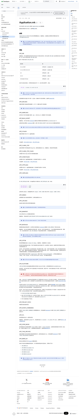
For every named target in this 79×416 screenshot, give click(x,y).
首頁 (20, 18)
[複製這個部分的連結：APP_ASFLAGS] (28, 102)
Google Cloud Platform (50, 408)
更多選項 (36, 1)
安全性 (18, 396)
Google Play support (72, 396)
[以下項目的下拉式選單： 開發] (31, 1)
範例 (14, 7)
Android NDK (60, 399)
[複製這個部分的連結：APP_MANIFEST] (29, 211)
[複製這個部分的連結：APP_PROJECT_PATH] (32, 302)
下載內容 (8, 7)
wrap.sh (30, 341)
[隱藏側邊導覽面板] (14, 414)
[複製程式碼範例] (65, 86)
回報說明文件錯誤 (72, 394)
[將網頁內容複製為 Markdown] (40, 23)
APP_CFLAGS (26, 161)
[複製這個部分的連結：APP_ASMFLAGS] (29, 112)
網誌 (18, 401)
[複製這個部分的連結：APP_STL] (25, 315)
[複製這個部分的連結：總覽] (23, 33)
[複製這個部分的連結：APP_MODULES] (29, 224)
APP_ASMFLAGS (54, 108)
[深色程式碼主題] (64, 86)
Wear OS (39, 394)
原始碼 (18, 398)
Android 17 (50, 392)
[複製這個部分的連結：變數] (23, 50)
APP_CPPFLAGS (36, 142)
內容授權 (31, 371)
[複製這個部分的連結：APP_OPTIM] (27, 240)
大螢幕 (39, 392)
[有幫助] (63, 18)
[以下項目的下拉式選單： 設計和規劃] (25, 1)
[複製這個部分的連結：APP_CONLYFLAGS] (31, 157)
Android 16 (50, 394)
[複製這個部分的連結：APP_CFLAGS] (28, 131)
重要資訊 (13, 1)
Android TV (40, 399)
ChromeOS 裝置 (41, 396)
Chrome (36, 408)
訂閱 (66, 413)
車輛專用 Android (41, 398)
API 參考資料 (60, 396)
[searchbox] (7, 11)
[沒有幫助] (65, 18)
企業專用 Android (20, 394)
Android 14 (50, 398)
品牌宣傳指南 (25, 413)
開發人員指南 (60, 394)
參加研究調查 (71, 398)
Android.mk (32, 120)
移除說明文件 (47, 328)
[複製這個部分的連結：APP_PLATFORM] (29, 264)
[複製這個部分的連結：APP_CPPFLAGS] (29, 165)
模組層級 (53, 284)
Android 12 (50, 401)
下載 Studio (60, 398)
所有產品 (58, 408)
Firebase (42, 408)
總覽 (2, 7)
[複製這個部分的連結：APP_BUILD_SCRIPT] (31, 118)
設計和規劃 (22, 1)
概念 (34, 28)
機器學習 (29, 394)
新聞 (18, 399)
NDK (2, 4)
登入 (77, 1)
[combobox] (48, 1)
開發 (29, 1)
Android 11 (50, 403)
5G (27, 401)
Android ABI (51, 98)
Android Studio (71, 1)
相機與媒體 (29, 398)
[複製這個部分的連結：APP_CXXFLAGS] (29, 173)
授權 (21, 413)
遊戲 (28, 392)
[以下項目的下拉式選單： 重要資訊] (17, 1)
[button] (7, 31)
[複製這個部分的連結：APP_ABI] (25, 53)
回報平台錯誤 (71, 392)
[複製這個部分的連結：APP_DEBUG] (27, 195)
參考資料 (24, 7)
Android (18, 392)
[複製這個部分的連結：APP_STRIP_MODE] (30, 324)
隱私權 (28, 399)
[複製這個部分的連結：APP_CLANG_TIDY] (30, 145)
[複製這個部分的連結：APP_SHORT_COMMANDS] (35, 308)
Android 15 (50, 396)
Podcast (18, 403)
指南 (18, 7)
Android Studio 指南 (62, 392)
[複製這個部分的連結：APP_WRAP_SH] (28, 339)
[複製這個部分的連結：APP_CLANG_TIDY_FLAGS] (34, 151)
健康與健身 (29, 396)
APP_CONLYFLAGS (28, 142)
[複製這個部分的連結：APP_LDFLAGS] (28, 201)
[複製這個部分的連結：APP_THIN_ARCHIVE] (32, 331)
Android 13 (50, 399)
